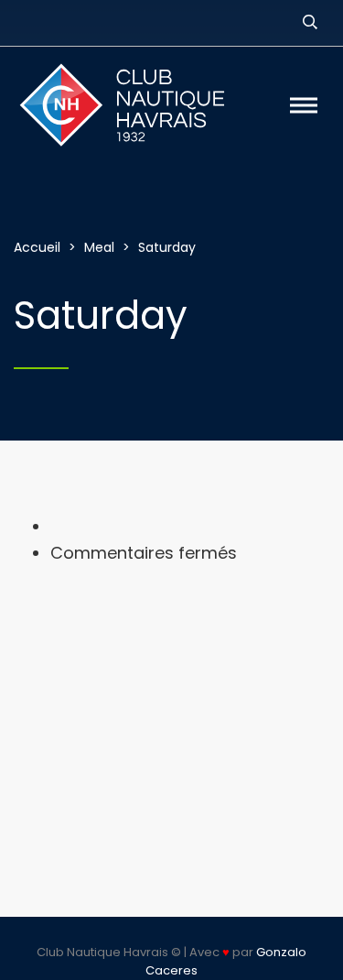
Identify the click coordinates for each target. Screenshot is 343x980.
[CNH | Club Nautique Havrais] (134, 106)
